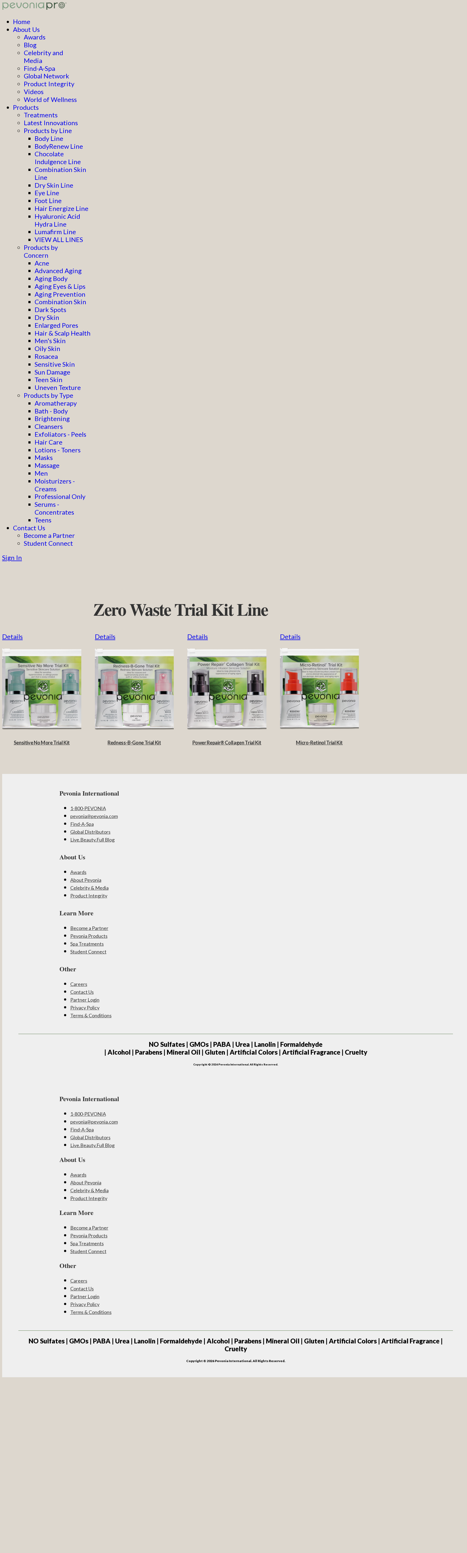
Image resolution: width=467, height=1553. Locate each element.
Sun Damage (52, 372)
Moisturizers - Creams (55, 485)
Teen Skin (48, 379)
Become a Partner (49, 535)
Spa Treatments (87, 944)
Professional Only (60, 496)
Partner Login (84, 1000)
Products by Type (48, 395)
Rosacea (46, 356)
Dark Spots (50, 309)
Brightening (52, 418)
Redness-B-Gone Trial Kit (134, 743)
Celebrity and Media (43, 56)
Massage (47, 465)
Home (21, 21)
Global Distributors (90, 832)
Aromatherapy (56, 403)
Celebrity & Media (89, 888)
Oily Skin (47, 348)
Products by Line (48, 130)
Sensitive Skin (55, 364)
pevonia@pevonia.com (94, 816)
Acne (42, 263)
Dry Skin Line (54, 185)
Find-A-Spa (39, 68)
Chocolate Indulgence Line (58, 157)
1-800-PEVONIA (88, 808)
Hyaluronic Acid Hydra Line (57, 220)
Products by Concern (41, 251)
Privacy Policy (84, 1008)
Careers (78, 984)
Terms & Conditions (91, 1015)
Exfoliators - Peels (60, 434)
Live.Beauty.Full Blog (92, 840)
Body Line (49, 138)
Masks (44, 457)
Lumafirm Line (55, 232)
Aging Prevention (60, 294)
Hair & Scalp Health (63, 333)
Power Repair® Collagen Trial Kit (226, 743)
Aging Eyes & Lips (60, 286)
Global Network (46, 76)
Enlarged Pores (56, 325)
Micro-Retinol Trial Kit (319, 743)
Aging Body (51, 278)
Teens (43, 520)
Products (26, 107)
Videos (34, 91)
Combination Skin (60, 302)
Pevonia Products (89, 936)
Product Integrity (49, 84)
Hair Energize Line (61, 208)
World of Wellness (50, 99)
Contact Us (29, 528)
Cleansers (49, 426)
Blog (30, 45)
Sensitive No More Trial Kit (42, 743)
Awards (34, 37)
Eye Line (47, 193)
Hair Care (48, 442)
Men (41, 473)
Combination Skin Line (60, 173)
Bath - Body (51, 411)
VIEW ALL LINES (59, 239)
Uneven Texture (58, 387)
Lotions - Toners (58, 450)
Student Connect (48, 543)
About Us (26, 29)
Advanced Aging (58, 270)
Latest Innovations (51, 123)
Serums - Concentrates (54, 508)
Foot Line (48, 200)
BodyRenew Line (59, 146)
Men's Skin (50, 341)
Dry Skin (47, 317)
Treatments (41, 115)
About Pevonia (85, 880)
